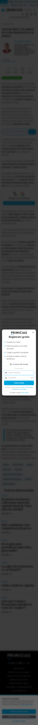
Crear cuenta (19, 383)
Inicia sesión (25, 392)
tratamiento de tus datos (19, 389)
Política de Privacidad (27, 387)
